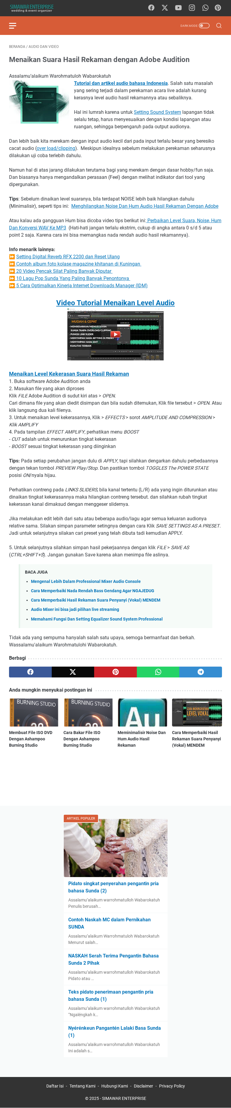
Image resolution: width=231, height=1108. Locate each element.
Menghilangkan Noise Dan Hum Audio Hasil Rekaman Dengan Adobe (144, 206)
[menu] (16, 25)
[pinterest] (115, 672)
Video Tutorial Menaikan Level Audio (115, 303)
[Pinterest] (218, 8)
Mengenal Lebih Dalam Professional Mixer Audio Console (86, 581)
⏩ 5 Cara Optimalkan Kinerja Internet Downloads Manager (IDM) (78, 285)
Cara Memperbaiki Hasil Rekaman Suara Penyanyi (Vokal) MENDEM (95, 600)
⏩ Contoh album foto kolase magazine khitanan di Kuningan (75, 264)
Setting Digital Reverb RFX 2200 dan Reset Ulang (68, 257)
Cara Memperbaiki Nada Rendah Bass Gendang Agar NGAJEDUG (92, 590)
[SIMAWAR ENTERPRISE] (35, 8)
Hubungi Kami (114, 1086)
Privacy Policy (172, 1086)
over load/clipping (56, 148)
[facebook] (151, 8)
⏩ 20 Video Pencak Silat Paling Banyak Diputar (60, 271)
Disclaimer (143, 1086)
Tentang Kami (82, 1086)
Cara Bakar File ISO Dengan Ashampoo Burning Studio (81, 739)
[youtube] (178, 8)
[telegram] (200, 672)
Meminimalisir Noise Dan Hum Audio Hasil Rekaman (142, 739)
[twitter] (165, 8)
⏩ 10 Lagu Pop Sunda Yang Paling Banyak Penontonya (69, 278)
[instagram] (192, 8)
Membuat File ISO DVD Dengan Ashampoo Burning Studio (30, 739)
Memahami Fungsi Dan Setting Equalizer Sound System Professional (97, 619)
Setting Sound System (157, 112)
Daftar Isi (54, 1086)
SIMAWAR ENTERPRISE (124, 1098)
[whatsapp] (205, 8)
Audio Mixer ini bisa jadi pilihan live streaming (75, 609)
